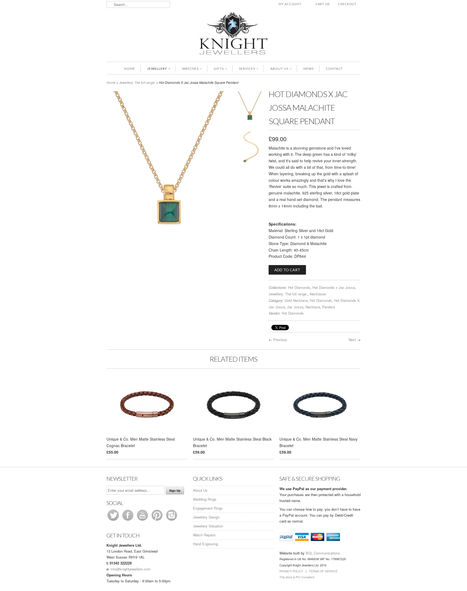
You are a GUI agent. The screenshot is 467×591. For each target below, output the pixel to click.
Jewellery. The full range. (137, 82)
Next (352, 339)
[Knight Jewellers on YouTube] (143, 520)
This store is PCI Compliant (296, 577)
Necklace (312, 306)
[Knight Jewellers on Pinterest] (157, 520)
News (308, 69)
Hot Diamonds (299, 287)
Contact (334, 69)
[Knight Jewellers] (233, 34)
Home (129, 69)
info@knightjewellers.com (131, 569)
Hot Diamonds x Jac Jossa (333, 287)
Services (248, 69)
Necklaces (318, 293)
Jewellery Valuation (208, 526)
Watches (192, 69)
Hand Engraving (205, 543)
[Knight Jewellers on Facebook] (128, 520)
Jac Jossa (295, 306)
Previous (280, 339)
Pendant (328, 306)
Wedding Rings (204, 499)
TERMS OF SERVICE (323, 571)
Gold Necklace (296, 300)
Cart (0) (322, 4)
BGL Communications (323, 553)
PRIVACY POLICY (291, 571)
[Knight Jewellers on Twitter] (113, 520)
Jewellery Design (206, 517)
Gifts (220, 69)
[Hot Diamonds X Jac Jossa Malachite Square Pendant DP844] (249, 109)
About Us (280, 69)
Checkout (347, 4)
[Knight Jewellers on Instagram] (171, 520)
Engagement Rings (208, 508)
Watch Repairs (204, 534)
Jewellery (158, 69)
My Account (290, 4)
